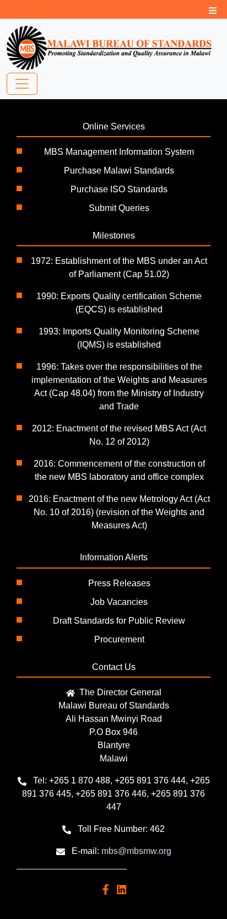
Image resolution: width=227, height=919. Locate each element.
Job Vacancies (119, 602)
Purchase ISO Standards (119, 189)
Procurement (119, 639)
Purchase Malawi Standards (119, 170)
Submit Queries (119, 208)
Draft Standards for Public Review (119, 620)
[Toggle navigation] (22, 84)
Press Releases (119, 583)
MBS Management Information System (119, 151)
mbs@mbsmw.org (136, 851)
